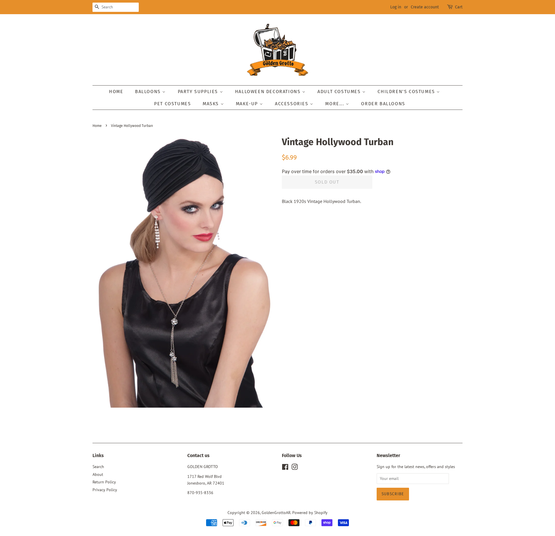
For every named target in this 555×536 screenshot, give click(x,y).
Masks (212, 103)
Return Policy (104, 482)
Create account (425, 7)
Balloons (148, 91)
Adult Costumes (339, 91)
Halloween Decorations (268, 91)
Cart (458, 7)
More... (335, 103)
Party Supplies (199, 91)
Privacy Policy (104, 489)
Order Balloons (383, 103)
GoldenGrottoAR (276, 512)
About (97, 474)
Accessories (292, 103)
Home (116, 91)
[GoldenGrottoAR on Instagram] (294, 468)
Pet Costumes (172, 103)
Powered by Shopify (310, 512)
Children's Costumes (407, 91)
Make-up (248, 103)
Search (98, 466)
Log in (395, 7)
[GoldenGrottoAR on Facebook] (285, 468)
